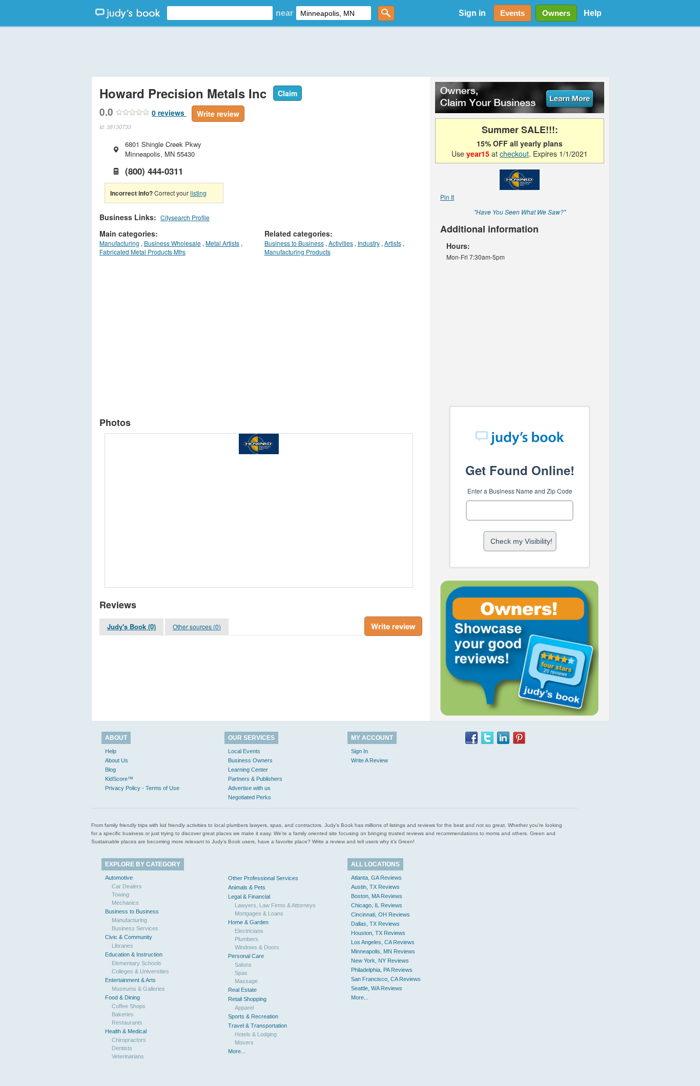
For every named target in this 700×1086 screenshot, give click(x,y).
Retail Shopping (247, 999)
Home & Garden (248, 922)
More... (236, 1051)
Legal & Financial (249, 896)
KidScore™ (119, 779)
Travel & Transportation (257, 1026)
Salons (243, 965)
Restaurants (127, 1022)
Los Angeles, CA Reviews (383, 942)
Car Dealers (127, 886)
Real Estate (242, 990)
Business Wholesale (172, 243)
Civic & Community (128, 937)
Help (593, 13)
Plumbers (246, 939)
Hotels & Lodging (256, 1034)
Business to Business (294, 243)
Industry (369, 243)
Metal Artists (222, 243)
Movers (244, 1042)
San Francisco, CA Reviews (386, 979)
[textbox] (220, 13)
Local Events (244, 751)
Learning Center (248, 769)
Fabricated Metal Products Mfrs (142, 251)
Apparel (244, 1008)
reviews (169, 113)
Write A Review (369, 760)
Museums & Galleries (138, 989)
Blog (110, 769)
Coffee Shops (129, 1006)
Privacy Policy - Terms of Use (142, 788)
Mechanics (125, 903)
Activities (340, 243)
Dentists (122, 1048)
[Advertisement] (350, 51)
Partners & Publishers (255, 779)
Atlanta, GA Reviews (376, 878)
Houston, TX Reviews (378, 933)
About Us (116, 760)
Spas (241, 973)
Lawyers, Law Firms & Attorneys (275, 905)
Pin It (447, 197)
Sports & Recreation (253, 1016)
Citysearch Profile (185, 217)
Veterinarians (128, 1056)
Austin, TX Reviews (375, 887)
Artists (392, 243)
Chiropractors (129, 1040)
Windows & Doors (257, 947)
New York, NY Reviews (380, 960)
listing (198, 192)
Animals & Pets (246, 887)
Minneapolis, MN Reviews (383, 951)
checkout (514, 153)
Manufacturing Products (297, 251)
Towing (120, 894)
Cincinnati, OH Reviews (380, 914)
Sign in (472, 13)
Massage (246, 981)
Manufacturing (119, 243)
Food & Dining (122, 997)
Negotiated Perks (249, 797)
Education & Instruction (133, 954)
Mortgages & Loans (259, 913)
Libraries (122, 946)
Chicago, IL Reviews (376, 905)
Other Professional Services (263, 878)
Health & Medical (126, 1031)
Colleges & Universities (140, 971)
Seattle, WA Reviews (376, 988)
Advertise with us (249, 788)
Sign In (359, 751)
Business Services (135, 928)
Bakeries (123, 1014)
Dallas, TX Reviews (375, 924)
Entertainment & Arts (130, 980)
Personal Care (246, 956)
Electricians (249, 931)
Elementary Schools (136, 963)
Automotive (119, 878)
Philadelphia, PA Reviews (382, 970)
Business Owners (250, 760)
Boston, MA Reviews (376, 896)
